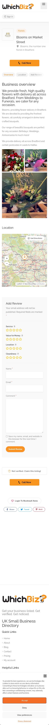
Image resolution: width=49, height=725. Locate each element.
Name (9, 369)
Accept (25, 700)
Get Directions (36, 238)
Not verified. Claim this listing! (26, 471)
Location (22, 75)
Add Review (36, 75)
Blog (6, 647)
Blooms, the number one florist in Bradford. (31, 48)
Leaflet (19, 284)
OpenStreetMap (30, 284)
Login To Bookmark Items (26, 501)
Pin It (40, 509)
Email (9, 382)
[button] (45, 676)
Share (11, 509)
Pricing (7, 656)
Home (7, 638)
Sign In (9, 16)
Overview (8, 75)
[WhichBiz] (18, 6)
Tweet (26, 509)
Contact (7, 651)
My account (9, 660)
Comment (11, 396)
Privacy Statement (24, 721)
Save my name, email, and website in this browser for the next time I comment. (24, 439)
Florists (21, 31)
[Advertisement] (24, 550)
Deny (24, 708)
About (7, 643)
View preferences (24, 715)
